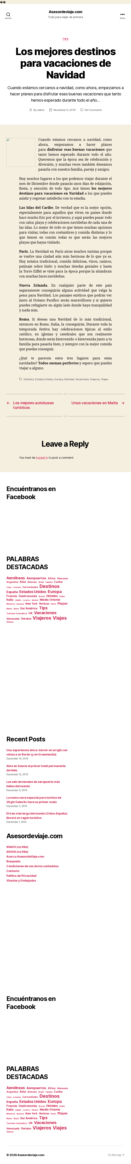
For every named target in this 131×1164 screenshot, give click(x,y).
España (12, 592)
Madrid (35, 600)
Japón (18, 600)
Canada (48, 582)
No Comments (93, 110)
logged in (42, 457)
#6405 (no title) (17, 847)
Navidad (69, 379)
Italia (9, 600)
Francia (11, 596)
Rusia (16, 609)
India (62, 596)
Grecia (42, 596)
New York (31, 603)
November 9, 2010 (65, 110)
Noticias (44, 603)
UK (30, 613)
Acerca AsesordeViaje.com (25, 856)
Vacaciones (82, 379)
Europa (59, 379)
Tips (65, 39)
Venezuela (12, 618)
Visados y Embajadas (21, 880)
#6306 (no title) (17, 851)
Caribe (58, 581)
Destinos (29, 379)
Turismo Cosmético (16, 613)
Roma (9, 608)
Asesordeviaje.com (65, 12)
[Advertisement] (37, 679)
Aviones (32, 581)
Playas (63, 603)
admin (40, 110)
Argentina (12, 582)
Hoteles (52, 596)
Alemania (62, 578)
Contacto (12, 871)
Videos (9, 622)
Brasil (41, 582)
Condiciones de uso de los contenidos (32, 866)
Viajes (104, 379)
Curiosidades (30, 587)
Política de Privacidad (21, 875)
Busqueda (13, 861)
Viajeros (95, 379)
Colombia (17, 587)
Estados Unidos (44, 379)
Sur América (28, 608)
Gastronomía (28, 596)
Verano (26, 618)
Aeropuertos (36, 578)
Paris (53, 604)
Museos (10, 603)
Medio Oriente (50, 599)
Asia (23, 581)
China (9, 587)
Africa (51, 578)
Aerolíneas (15, 578)
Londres (26, 600)
